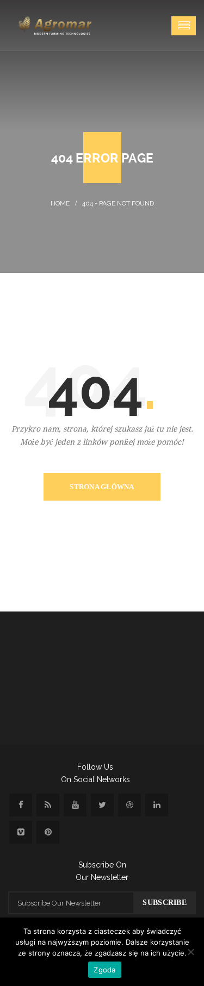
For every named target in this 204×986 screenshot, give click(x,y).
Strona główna (102, 487)
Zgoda (104, 969)
